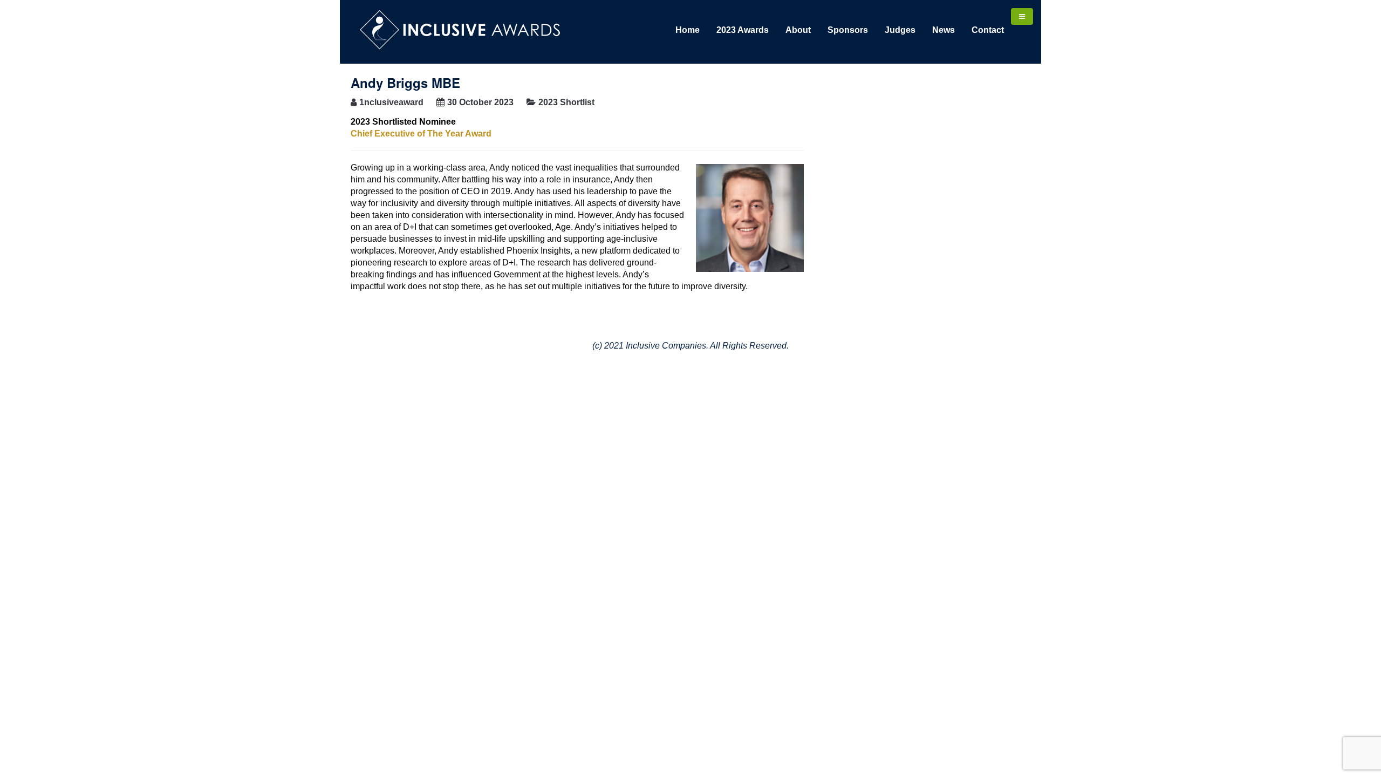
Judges (900, 30)
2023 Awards (742, 30)
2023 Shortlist (566, 102)
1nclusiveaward (391, 102)
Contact (988, 30)
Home (687, 30)
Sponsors (848, 30)
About (798, 30)
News (943, 30)
